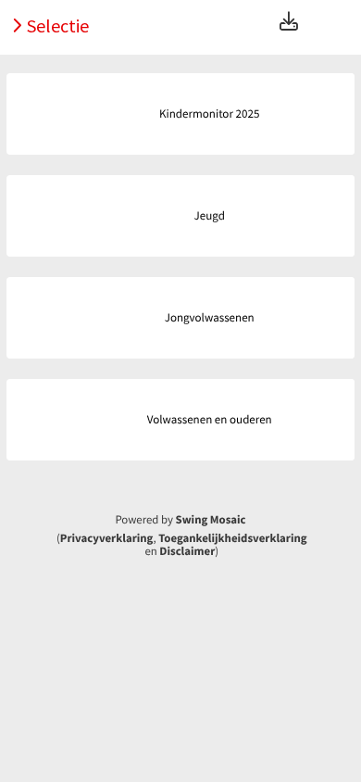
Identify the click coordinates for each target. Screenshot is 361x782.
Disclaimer (187, 551)
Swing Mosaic (211, 519)
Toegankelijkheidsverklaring (232, 538)
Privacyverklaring (107, 538)
